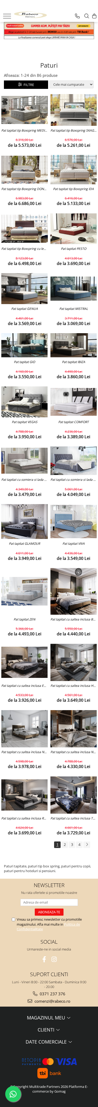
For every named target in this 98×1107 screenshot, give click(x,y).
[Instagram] (54, 959)
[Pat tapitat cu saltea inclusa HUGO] (73, 662)
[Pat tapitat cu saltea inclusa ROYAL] (24, 794)
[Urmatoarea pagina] (86, 844)
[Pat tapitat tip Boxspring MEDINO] (24, 110)
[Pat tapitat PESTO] (73, 228)
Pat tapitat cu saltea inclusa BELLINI (73, 619)
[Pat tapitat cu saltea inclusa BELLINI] (73, 591)
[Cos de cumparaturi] (94, 16)
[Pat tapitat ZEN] (24, 591)
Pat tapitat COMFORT (73, 422)
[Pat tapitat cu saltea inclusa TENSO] (73, 795)
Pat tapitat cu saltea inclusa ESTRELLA (24, 686)
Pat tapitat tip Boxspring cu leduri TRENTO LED (24, 249)
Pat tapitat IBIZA (73, 362)
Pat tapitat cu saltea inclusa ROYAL (24, 818)
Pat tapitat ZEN (24, 619)
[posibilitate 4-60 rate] (49, 37)
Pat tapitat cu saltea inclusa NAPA (24, 752)
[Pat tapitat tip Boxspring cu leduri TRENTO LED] (24, 229)
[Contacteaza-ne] (77, 16)
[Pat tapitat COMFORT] (73, 402)
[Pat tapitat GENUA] (24, 288)
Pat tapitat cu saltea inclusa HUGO (73, 686)
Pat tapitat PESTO (73, 249)
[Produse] (7, 16)
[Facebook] (44, 959)
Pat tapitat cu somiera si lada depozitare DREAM (24, 480)
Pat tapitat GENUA (24, 309)
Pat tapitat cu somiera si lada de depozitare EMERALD (73, 480)
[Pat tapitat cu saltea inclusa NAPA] (24, 728)
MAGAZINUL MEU (46, 1017)
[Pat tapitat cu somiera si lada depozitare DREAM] (24, 461)
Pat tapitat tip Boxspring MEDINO (24, 130)
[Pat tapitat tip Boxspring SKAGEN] (73, 110)
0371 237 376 (52, 993)
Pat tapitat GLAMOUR (24, 544)
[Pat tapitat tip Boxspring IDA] (73, 169)
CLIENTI (47, 1030)
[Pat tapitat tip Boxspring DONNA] (24, 170)
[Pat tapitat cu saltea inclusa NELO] (73, 728)
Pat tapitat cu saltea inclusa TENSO (73, 818)
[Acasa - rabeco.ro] (30, 14)
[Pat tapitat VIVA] (73, 521)
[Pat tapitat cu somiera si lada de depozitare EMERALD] (73, 460)
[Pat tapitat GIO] (24, 345)
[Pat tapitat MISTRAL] (73, 289)
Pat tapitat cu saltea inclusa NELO (73, 752)
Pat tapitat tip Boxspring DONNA (24, 189)
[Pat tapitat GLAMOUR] (24, 521)
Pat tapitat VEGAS (24, 422)
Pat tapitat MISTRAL (73, 309)
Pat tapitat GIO (24, 362)
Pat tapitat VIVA (73, 544)
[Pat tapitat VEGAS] (24, 401)
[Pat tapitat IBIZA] (73, 345)
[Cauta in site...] (87, 16)
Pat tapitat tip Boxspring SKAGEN (73, 130)
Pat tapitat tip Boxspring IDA (73, 189)
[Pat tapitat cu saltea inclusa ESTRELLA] (24, 662)
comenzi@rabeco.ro (51, 1001)
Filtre (28, 84)
